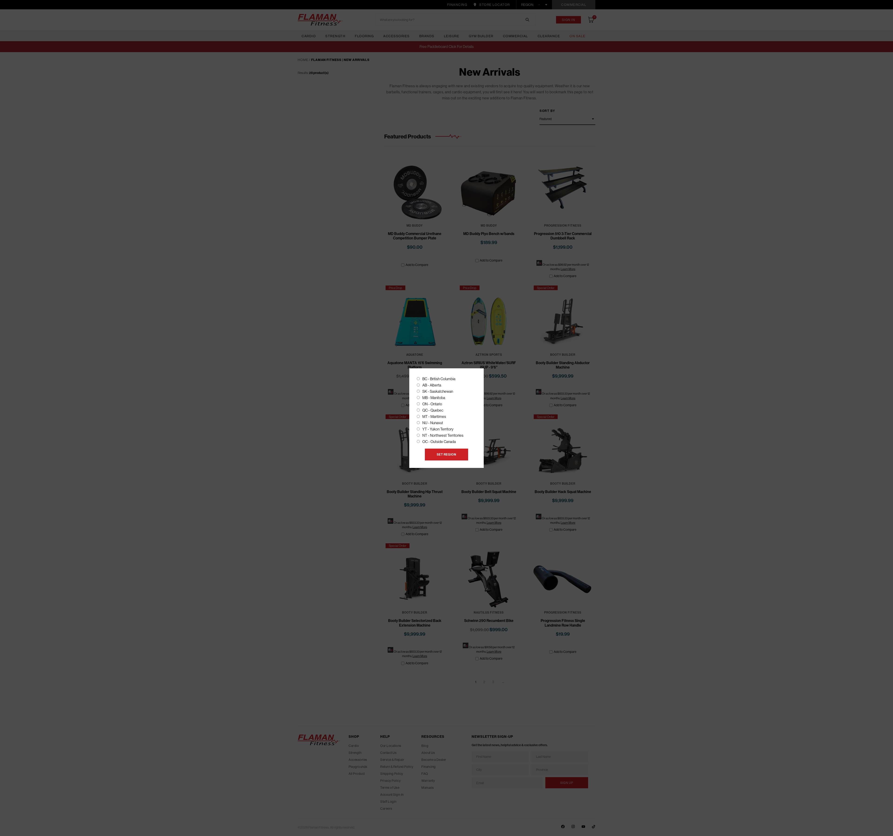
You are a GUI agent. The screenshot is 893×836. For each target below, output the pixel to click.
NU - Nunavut (432, 422)
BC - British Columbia (438, 378)
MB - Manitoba (433, 397)
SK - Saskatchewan (437, 391)
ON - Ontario (432, 404)
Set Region (446, 454)
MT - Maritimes (434, 416)
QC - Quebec (432, 410)
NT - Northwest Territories (442, 435)
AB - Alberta (431, 385)
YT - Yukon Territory (437, 429)
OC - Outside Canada (439, 441)
